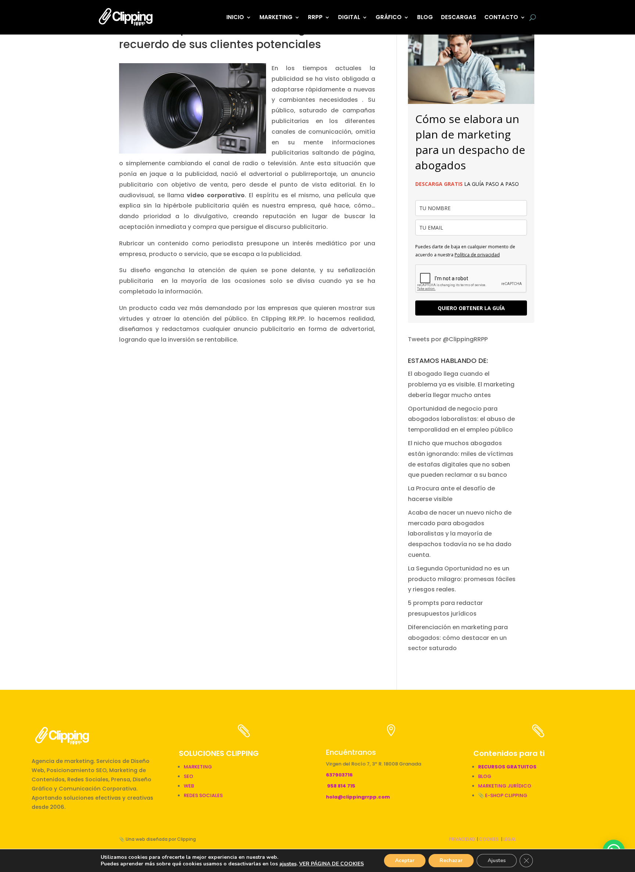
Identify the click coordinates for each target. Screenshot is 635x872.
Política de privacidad (477, 255)
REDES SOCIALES (203, 795)
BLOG (425, 17)
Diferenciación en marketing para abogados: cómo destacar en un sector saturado (458, 638)
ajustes (288, 864)
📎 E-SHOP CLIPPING (503, 795)
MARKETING (198, 766)
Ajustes (497, 860)
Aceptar (405, 860)
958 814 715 (341, 785)
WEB (189, 785)
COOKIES (489, 839)
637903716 (339, 774)
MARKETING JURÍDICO (504, 785)
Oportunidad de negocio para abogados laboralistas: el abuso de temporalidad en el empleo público (461, 419)
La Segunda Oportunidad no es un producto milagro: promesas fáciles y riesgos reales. (462, 579)
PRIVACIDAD (462, 839)
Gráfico (389, 17)
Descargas (458, 17)
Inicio (235, 17)
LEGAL (509, 839)
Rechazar (451, 860)
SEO (188, 776)
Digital (349, 17)
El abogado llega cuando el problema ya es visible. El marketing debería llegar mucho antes (461, 384)
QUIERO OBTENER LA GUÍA (471, 308)
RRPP (315, 17)
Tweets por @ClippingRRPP (448, 339)
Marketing (276, 17)
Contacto (501, 17)
